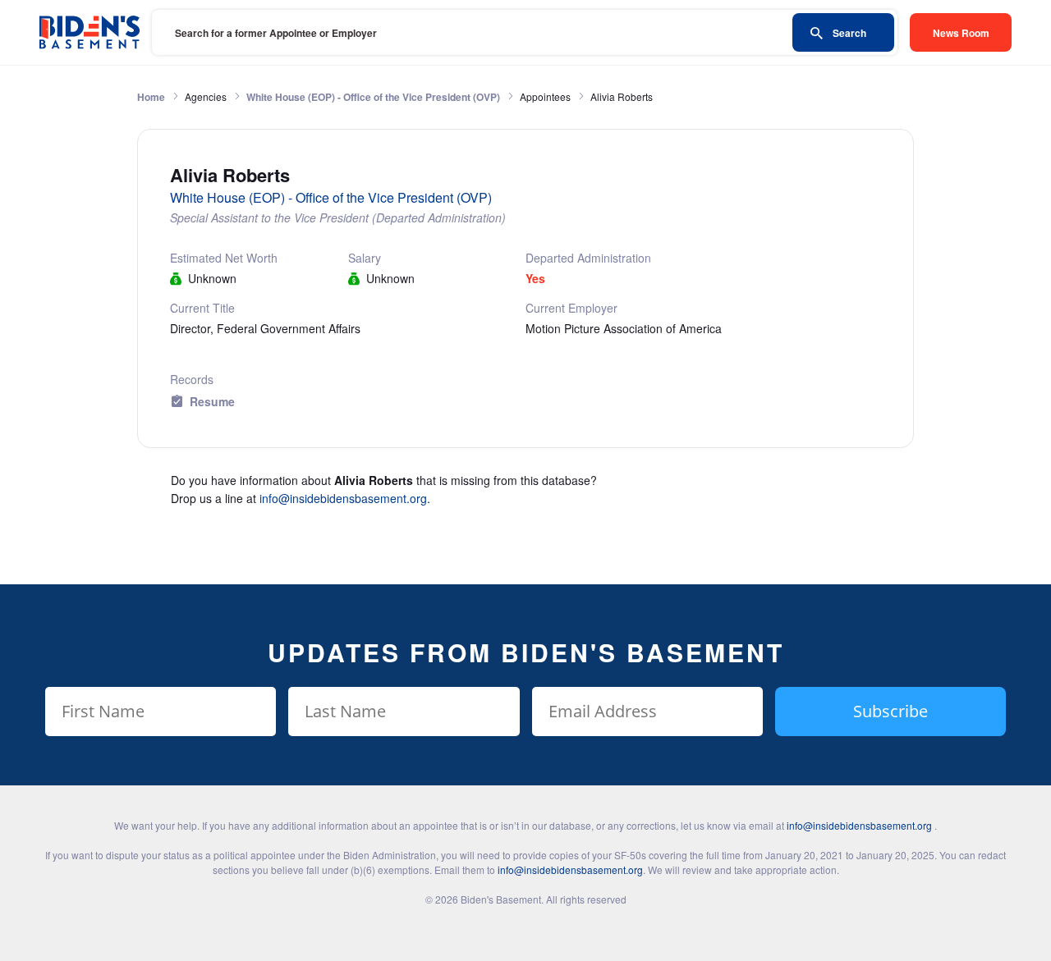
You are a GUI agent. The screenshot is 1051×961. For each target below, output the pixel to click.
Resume (212, 401)
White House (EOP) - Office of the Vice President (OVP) (373, 96)
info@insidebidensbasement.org (343, 498)
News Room (961, 32)
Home (151, 96)
